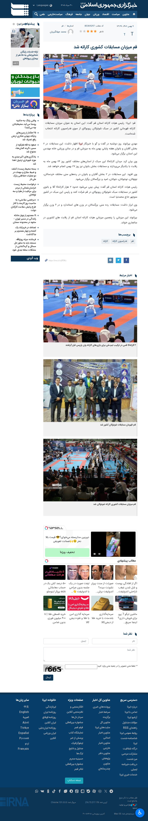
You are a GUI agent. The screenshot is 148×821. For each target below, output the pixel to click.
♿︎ (140, 812)
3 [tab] (18, 24)
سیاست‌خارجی (55, 14)
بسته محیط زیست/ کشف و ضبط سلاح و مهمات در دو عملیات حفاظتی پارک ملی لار (23, 174)
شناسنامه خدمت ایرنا (129, 741)
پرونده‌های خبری (101, 707)
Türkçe (24, 728)
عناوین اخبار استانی (104, 735)
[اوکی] (48, 792)
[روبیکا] (99, 792)
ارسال (48, 677)
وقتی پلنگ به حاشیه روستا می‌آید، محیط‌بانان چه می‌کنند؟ (24, 124)
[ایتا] (77, 792)
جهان (87, 14)
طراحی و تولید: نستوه (128, 807)
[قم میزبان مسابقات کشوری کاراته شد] (90, 86)
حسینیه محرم (76, 759)
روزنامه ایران (49, 712)
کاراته (105, 241)
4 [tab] (14, 24)
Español (23, 733)
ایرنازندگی (51, 707)
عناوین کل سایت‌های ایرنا (102, 725)
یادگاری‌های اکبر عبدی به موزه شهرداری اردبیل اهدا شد (24, 160)
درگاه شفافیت (130, 749)
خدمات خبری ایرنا (128, 775)
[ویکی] (42, 792)
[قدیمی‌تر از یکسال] (90, 311)
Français (23, 749)
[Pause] (94, 554)
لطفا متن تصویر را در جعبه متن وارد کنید (117, 666)
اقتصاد (105, 14)
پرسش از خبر (76, 738)
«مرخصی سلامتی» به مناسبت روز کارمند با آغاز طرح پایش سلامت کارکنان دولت (23, 205)
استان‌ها (70, 26)
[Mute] (99, 554)
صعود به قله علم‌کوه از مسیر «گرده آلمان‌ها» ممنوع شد (25, 148)
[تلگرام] (111, 792)
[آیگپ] (82, 792)
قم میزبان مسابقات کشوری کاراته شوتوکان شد (114, 504)
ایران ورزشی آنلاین (49, 735)
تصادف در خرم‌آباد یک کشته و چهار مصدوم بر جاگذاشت (25, 231)
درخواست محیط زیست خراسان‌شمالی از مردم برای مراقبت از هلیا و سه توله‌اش (24, 189)
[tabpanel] (25, 47)
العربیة (26, 717)
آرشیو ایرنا (132, 717)
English (24, 712)
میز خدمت (132, 759)
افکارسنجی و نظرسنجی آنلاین (75, 709)
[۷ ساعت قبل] (25, 38)
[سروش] (71, 792)
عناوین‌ (126, 14)
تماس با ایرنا (131, 712)
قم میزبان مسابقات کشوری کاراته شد (105, 47)
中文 (26, 707)
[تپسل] (46, 528)
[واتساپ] (36, 792)
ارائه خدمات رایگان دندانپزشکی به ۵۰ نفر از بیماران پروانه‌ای (27, 55)
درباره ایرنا (132, 707)
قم (62, 26)
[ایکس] (105, 792)
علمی (42, 14)
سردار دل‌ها (77, 717)
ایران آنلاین (50, 723)
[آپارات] (94, 792)
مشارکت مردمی (129, 754)
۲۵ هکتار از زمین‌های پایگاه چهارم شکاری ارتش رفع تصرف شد (23, 136)
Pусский (24, 738)
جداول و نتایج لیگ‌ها (76, 751)
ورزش (96, 14)
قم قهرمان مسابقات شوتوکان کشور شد (118, 425)
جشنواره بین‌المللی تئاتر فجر (74, 766)
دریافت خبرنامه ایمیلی (129, 767)
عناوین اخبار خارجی (104, 745)
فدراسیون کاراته (119, 241)
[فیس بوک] (59, 792)
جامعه (79, 14)
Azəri (26, 723)
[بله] (88, 792)
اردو (27, 744)
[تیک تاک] (53, 792)
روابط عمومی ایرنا (128, 733)
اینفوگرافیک (77, 743)
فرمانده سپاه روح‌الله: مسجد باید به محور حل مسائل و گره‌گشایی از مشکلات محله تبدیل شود (24, 245)
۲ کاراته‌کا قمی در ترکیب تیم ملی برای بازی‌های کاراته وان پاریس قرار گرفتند (101, 345)
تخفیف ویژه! (67, 552)
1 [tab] (26, 24)
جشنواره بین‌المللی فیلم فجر (74, 725)
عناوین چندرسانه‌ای (104, 766)
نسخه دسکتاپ (74, 780)
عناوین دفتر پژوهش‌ (104, 756)
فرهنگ (69, 14)
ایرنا (108, 5)
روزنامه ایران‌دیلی (47, 728)
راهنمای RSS (130, 728)
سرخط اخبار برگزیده (104, 714)
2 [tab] (22, 24)
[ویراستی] (65, 792)
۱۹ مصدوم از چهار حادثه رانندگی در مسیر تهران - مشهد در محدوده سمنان (24, 219)
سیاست (116, 14)
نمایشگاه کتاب (76, 733)
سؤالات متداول (129, 723)
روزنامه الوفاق (49, 717)
